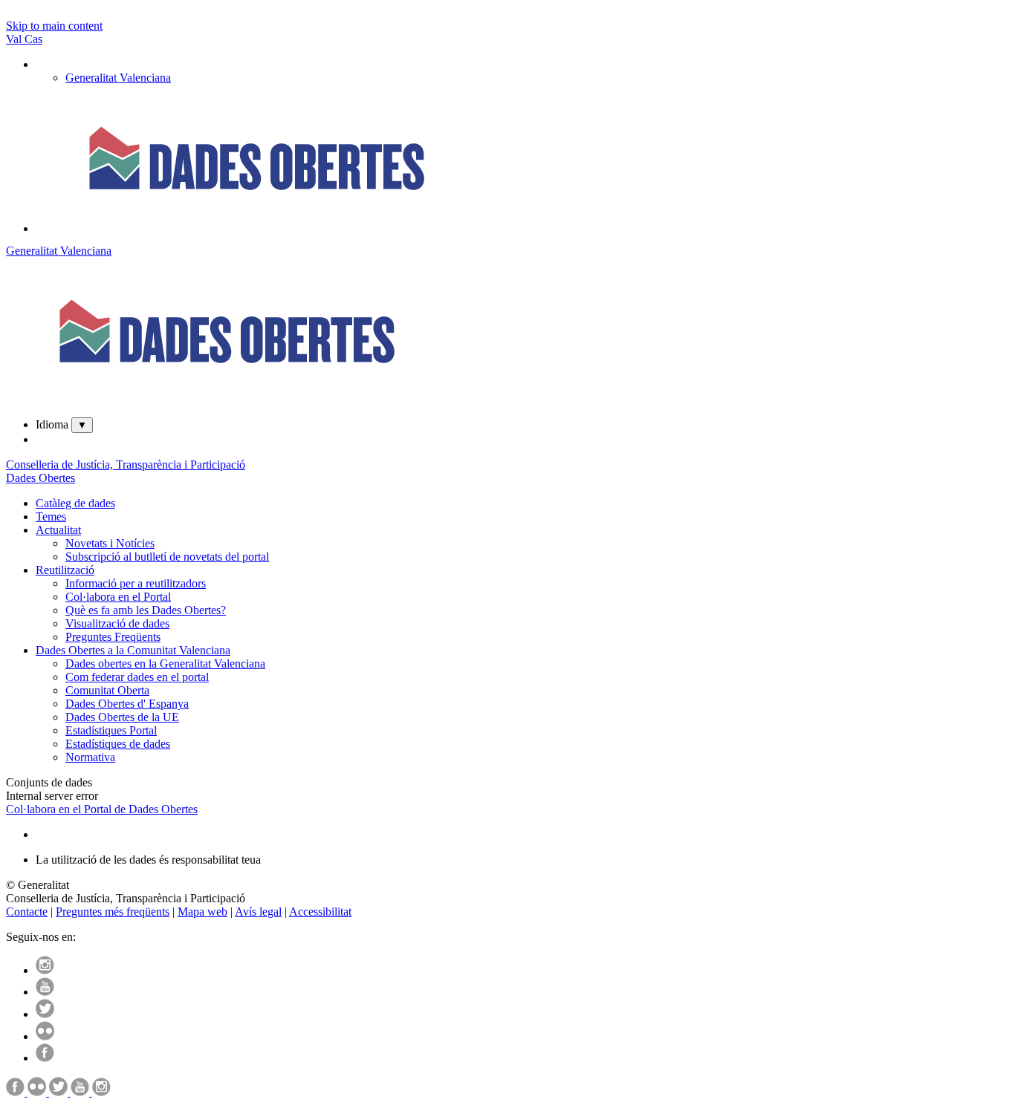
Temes (51, 516)
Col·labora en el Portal (118, 596)
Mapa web (202, 911)
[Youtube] (45, 991)
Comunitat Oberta (107, 690)
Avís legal (258, 911)
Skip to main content (54, 25)
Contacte (27, 911)
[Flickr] (45, 1036)
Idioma (52, 424)
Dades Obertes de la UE (122, 717)
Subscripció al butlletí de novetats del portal (167, 556)
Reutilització (65, 570)
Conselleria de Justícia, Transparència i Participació (125, 464)
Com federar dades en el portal (137, 677)
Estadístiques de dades (117, 743)
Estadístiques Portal (111, 730)
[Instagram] (45, 970)
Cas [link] (33, 39)
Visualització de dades (117, 623)
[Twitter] (45, 1014)
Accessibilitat (320, 911)
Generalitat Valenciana (58, 250)
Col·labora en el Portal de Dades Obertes (102, 809)
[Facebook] (45, 1058)
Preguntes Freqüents (112, 636)
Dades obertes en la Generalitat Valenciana (165, 663)
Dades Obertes (40, 478)
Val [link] (15, 39)
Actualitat (58, 530)
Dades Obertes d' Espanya (127, 703)
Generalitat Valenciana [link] (118, 77)
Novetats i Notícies (110, 543)
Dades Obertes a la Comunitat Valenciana (133, 650)
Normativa (90, 757)
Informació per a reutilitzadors (135, 583)
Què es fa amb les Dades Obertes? (145, 610)
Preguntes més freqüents (112, 911)
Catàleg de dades (75, 503)
